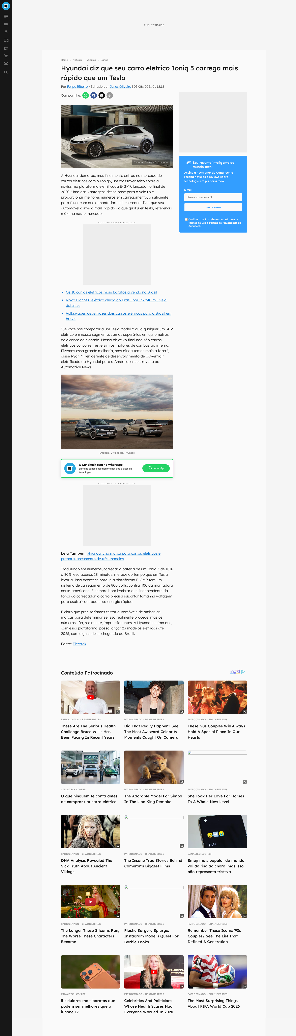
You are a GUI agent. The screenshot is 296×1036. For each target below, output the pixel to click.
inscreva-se (213, 207)
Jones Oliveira (120, 86)
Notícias (77, 59)
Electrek (79, 644)
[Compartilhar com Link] (110, 95)
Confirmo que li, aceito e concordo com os (214, 223)
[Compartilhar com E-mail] (101, 95)
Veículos (91, 59)
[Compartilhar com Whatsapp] (85, 95)
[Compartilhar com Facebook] (93, 95)
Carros (104, 59)
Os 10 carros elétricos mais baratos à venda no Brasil (111, 292)
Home (64, 59)
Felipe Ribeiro (77, 86)
